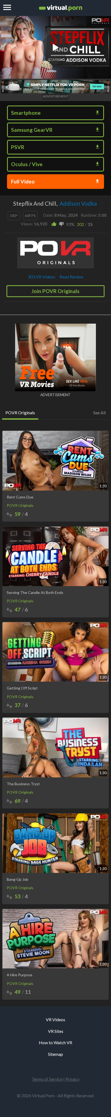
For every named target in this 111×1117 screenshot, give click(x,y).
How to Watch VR (55, 1042)
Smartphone (26, 113)
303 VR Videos (41, 276)
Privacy (72, 1079)
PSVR (17, 147)
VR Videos (55, 1019)
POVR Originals (20, 505)
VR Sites (55, 1031)
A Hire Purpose (19, 975)
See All (99, 412)
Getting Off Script (22, 688)
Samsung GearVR (32, 130)
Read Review (71, 276)
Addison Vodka (78, 203)
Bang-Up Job (17, 879)
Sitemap (55, 1054)
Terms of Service (47, 1079)
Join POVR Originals (55, 291)
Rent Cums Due (20, 497)
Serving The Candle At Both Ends (35, 592)
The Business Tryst (23, 784)
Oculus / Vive (27, 164)
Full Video (23, 181)
